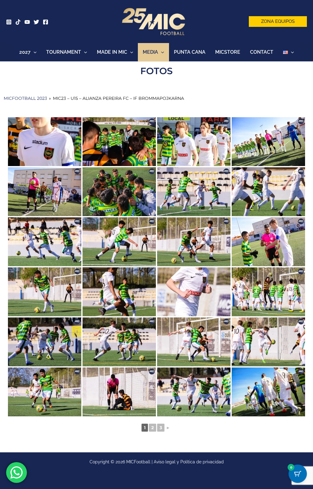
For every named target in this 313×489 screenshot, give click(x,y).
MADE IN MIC (112, 52)
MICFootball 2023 (25, 98)
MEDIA (150, 52)
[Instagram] (9, 22)
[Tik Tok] (18, 22)
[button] (278, 21)
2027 (25, 52)
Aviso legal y (167, 461)
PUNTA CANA (189, 52)
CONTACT (261, 52)
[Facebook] (45, 22)
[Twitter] (36, 22)
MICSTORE (227, 52)
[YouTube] (27, 22)
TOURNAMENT (63, 52)
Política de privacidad (202, 461)
